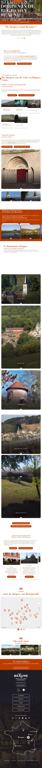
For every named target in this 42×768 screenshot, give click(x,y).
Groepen (21, 702)
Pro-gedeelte (21, 695)
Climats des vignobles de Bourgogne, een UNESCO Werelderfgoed (14, 217)
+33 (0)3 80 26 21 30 (20, 683)
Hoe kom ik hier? (21, 709)
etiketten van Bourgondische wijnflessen (27, 55)
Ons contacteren (21, 685)
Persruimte (21, 699)
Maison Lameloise (11, 142)
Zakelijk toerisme (21, 706)
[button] (3, 2)
